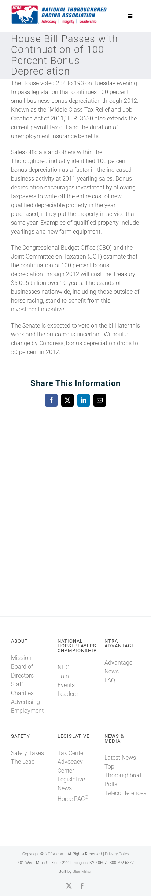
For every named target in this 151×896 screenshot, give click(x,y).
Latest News (120, 757)
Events (66, 685)
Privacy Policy (117, 854)
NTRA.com (55, 854)
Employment (27, 710)
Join (63, 676)
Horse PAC (73, 798)
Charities (22, 693)
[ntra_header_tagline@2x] (59, 7)
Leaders (68, 693)
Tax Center (71, 752)
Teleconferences (125, 793)
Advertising (25, 701)
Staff (17, 684)
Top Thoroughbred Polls (122, 775)
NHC (63, 667)
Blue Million (82, 871)
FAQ (109, 680)
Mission (21, 657)
